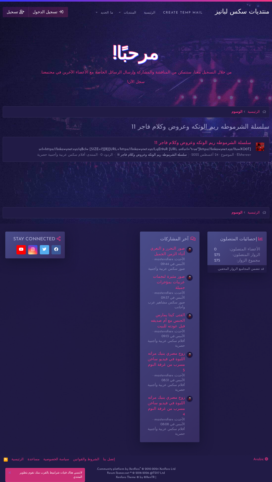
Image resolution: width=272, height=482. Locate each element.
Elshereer (244, 155)
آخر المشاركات (174, 239)
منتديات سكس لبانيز (242, 12)
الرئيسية (149, 12)
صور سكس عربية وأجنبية (166, 269)
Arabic (259, 459)
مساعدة (34, 459)
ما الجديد (107, 12)
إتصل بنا (109, 459)
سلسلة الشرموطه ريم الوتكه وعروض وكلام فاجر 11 (202, 143)
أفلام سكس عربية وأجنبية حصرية (61, 155)
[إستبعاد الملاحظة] (10, 473)
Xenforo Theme (135, 477)
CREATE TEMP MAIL (183, 12)
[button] (120, 12)
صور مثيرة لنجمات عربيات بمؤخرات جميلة (169, 282)
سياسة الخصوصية (56, 459)
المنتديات (130, 12)
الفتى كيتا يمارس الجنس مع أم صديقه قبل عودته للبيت (168, 320)
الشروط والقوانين (86, 459)
